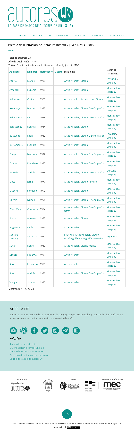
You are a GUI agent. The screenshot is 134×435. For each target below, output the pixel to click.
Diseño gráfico (96, 108)
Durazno (111, 170)
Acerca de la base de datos (23, 344)
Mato (12, 181)
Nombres (32, 71)
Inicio (22, 35)
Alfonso (31, 218)
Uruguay (111, 82)
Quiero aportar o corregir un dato (27, 347)
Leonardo (32, 264)
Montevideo (113, 88)
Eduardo (32, 254)
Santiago (32, 190)
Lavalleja (111, 133)
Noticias (97, 35)
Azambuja (14, 108)
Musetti (13, 190)
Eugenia (31, 89)
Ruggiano (14, 227)
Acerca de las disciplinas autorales (27, 351)
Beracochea (15, 126)
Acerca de (116, 35)
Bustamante (16, 144)
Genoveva (32, 209)
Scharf (13, 245)
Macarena (32, 154)
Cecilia (30, 99)
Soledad (31, 282)
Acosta (13, 80)
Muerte (58, 71)
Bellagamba (15, 117)
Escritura (69, 234)
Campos (13, 154)
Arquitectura (87, 99)
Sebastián (32, 236)
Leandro (31, 144)
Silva (12, 264)
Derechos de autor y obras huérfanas (29, 355)
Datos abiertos (58, 35)
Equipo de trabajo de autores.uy (26, 358)
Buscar (37, 35)
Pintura (93, 181)
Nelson (31, 199)
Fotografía (86, 238)
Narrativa (98, 238)
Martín (31, 108)
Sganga (13, 254)
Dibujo (84, 80)
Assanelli (14, 89)
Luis (29, 117)
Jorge (30, 181)
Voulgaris (14, 282)
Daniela (31, 126)
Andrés (31, 172)
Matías (31, 80)
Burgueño (14, 135)
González (14, 172)
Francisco (32, 163)
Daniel (30, 245)
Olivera (13, 199)
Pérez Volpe (15, 209)
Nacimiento (46, 71)
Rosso (12, 218)
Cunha (13, 163)
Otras (67, 210)
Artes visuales (71, 80)
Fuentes (80, 35)
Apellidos (14, 71)
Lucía (30, 135)
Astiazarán (15, 99)
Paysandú (112, 78)
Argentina (112, 236)
